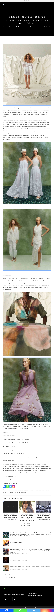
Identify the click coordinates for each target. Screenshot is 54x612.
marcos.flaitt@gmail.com (35, 595)
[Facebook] (4, 486)
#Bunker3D (13, 559)
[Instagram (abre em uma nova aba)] (27, 1)
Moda (12, 40)
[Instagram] (13, 486)
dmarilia (7, 40)
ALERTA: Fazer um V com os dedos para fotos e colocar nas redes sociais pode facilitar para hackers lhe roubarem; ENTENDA (27, 518)
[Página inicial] (3, 26)
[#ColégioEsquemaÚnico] (6, 543)
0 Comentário (24, 537)
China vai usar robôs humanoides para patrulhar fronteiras (43, 515)
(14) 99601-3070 (32, 593)
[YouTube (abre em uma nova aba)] (29, 1)
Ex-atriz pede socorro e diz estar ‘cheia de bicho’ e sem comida (10, 515)
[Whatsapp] (7, 486)
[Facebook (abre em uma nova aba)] (25, 1)
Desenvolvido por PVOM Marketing (27, 607)
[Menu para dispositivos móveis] (50, 5)
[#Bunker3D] (6, 560)
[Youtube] (14, 599)
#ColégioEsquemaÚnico (16, 542)
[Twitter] (10, 486)
